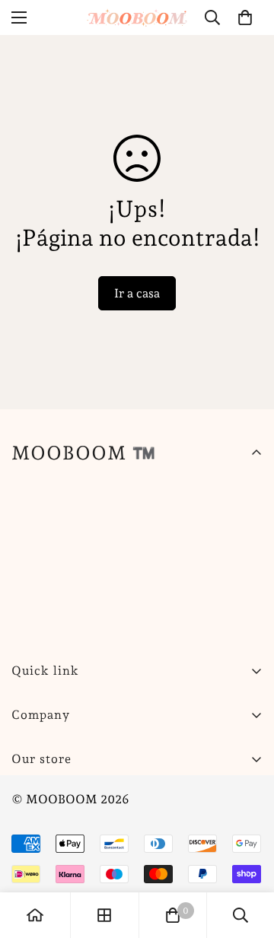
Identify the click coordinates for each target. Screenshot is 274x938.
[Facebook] (75, 797)
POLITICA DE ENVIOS (76, 821)
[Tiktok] (212, 797)
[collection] (104, 915)
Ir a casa (137, 293)
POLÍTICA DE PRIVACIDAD (91, 873)
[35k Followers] (121, 797)
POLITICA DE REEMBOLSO (91, 847)
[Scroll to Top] (246, 857)
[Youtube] (166, 797)
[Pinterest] (29, 797)
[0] (245, 17)
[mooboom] (137, 17)
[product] (35, 915)
